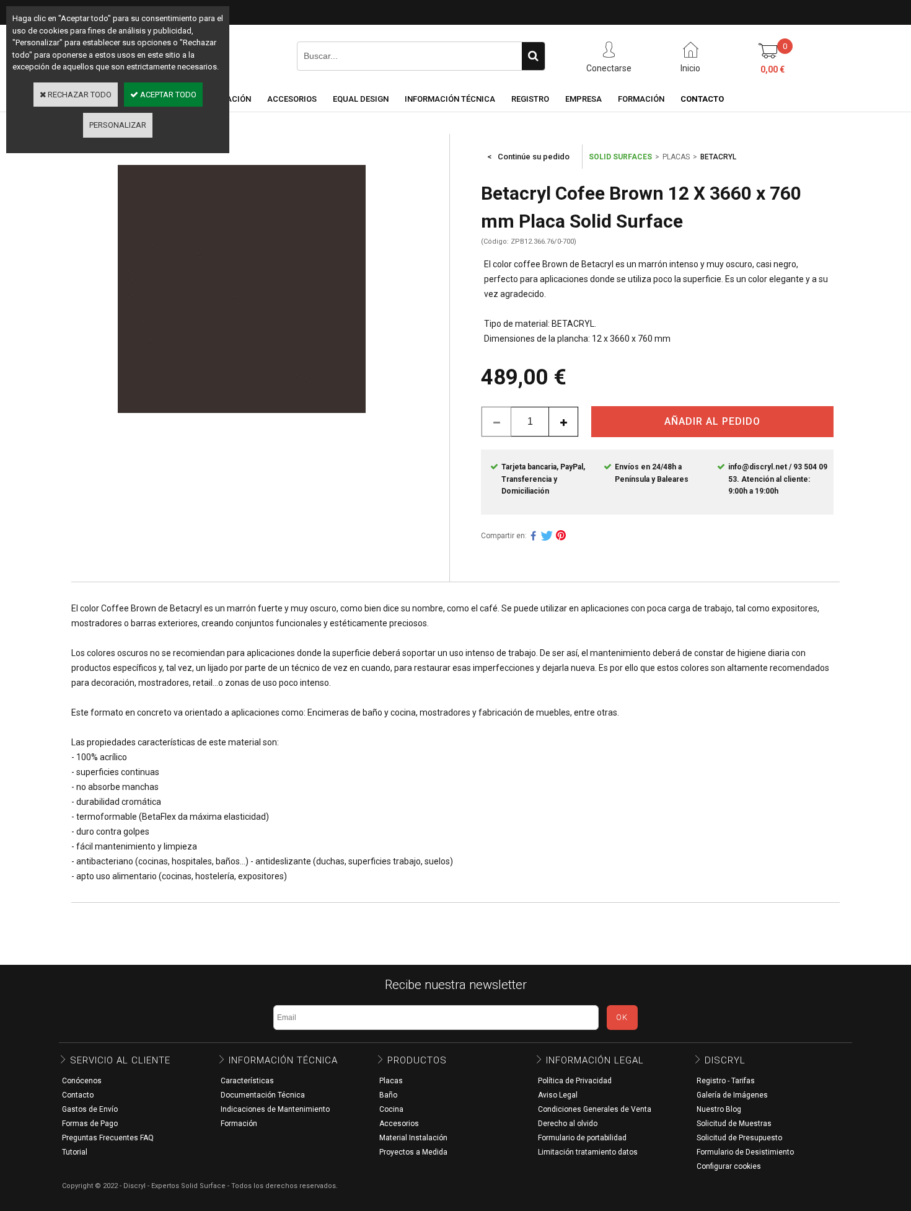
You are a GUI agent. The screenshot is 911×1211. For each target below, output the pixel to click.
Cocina (391, 1109)
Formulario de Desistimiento (745, 1152)
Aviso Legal (558, 1095)
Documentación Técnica (263, 1095)
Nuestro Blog (719, 1109)
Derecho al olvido (567, 1123)
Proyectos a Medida (413, 1152)
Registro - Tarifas (726, 1080)
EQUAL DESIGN (361, 99)
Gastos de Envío (90, 1109)
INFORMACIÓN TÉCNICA (450, 99)
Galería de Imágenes (732, 1095)
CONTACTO (702, 99)
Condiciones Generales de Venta (594, 1109)
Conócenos (82, 1080)
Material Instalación (413, 1137)
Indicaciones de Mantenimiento (275, 1109)
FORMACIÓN (641, 99)
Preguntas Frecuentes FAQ (108, 1137)
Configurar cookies (729, 1166)
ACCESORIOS (292, 99)
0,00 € (772, 69)
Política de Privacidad (575, 1080)
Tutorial (74, 1152)
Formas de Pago (90, 1123)
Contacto (78, 1095)
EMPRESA (583, 99)
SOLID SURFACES (620, 157)
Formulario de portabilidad (582, 1137)
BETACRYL (718, 157)
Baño (388, 1095)
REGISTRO (530, 99)
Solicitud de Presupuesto (739, 1137)
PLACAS (676, 157)
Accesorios (399, 1123)
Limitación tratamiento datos (588, 1152)
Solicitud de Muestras (734, 1123)
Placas (391, 1080)
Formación (239, 1123)
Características (247, 1080)
